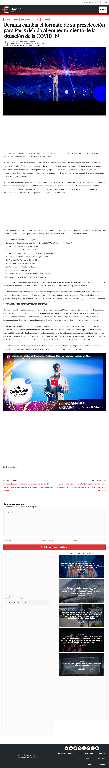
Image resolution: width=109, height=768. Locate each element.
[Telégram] (92, 2)
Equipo (71, 753)
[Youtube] (71, 748)
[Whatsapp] (84, 748)
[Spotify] (95, 2)
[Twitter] (84, 2)
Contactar (61, 753)
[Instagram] (87, 2)
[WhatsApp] (98, 2)
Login (79, 753)
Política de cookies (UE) (89, 759)
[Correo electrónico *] (54, 540)
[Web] (89, 540)
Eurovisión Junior (11, 467)
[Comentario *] (54, 535)
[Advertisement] (54, 135)
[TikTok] (100, 2)
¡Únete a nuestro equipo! (101, 759)
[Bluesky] (106, 2)
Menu (102, 9)
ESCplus (23, 755)
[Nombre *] (20, 540)
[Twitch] (103, 2)
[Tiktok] (93, 748)
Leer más (81, 572)
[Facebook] (81, 2)
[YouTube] (89, 2)
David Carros (29, 42)
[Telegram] (88, 748)
